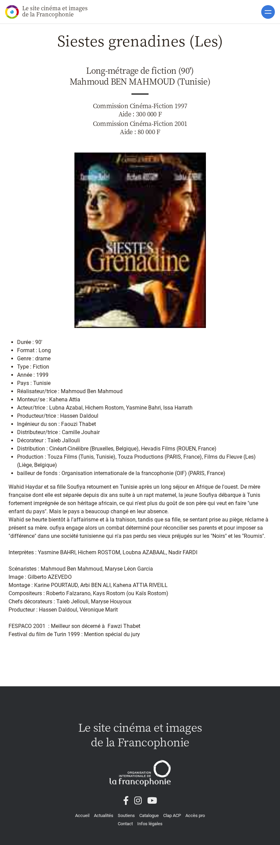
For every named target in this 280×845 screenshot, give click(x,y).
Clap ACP (172, 815)
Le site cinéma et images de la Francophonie (55, 11)
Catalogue (149, 815)
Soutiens (126, 815)
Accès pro (195, 815)
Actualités (103, 815)
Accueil (82, 815)
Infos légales (150, 823)
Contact (125, 823)
